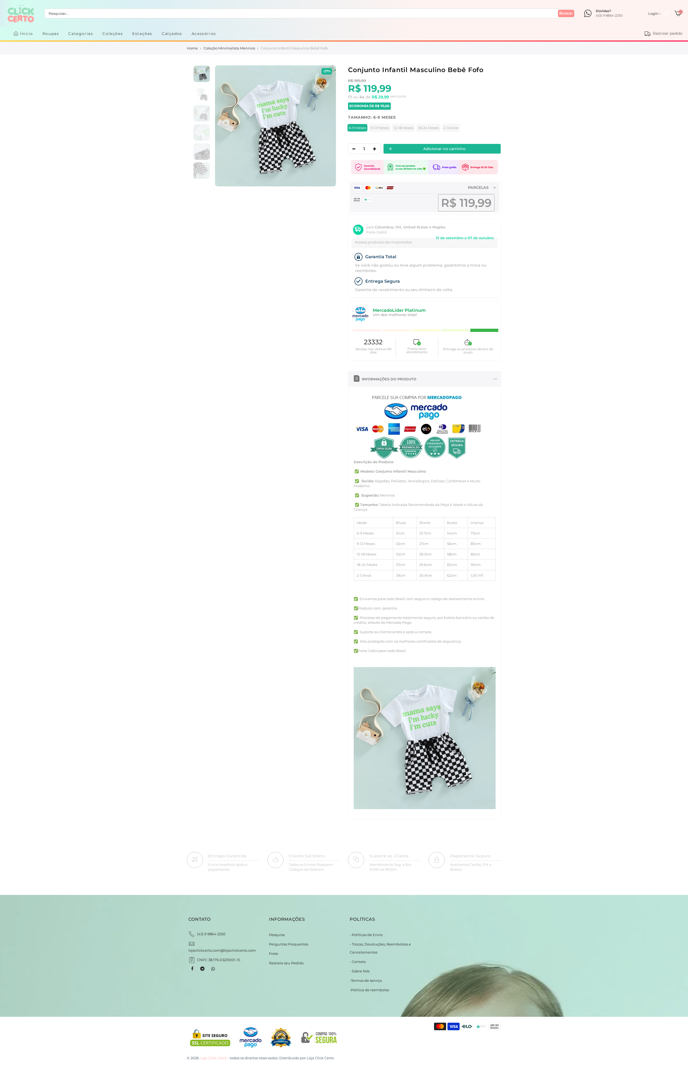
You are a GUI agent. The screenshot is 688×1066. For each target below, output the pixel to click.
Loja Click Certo (320, 1058)
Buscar (566, 13)
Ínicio (26, 33)
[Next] (326, 126)
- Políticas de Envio (366, 935)
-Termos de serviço (366, 980)
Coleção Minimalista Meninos (229, 48)
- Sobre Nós (360, 971)
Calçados (172, 33)
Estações (142, 33)
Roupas (50, 33)
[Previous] (224, 126)
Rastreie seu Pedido (286, 963)
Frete (273, 953)
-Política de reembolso (369, 990)
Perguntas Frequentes (288, 944)
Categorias (80, 33)
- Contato (358, 961)
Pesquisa (277, 935)
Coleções (112, 33)
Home (192, 48)
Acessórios (204, 33)
